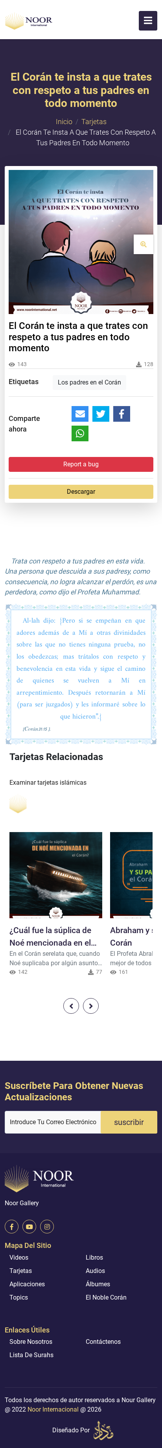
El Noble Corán (106, 1297)
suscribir (129, 1122)
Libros (94, 1257)
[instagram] (47, 1226)
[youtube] (29, 1226)
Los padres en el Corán (89, 382)
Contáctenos (103, 1341)
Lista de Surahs (31, 1355)
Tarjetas (94, 121)
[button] (148, 21)
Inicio (64, 121)
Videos (18, 1257)
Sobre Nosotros (30, 1341)
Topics (18, 1297)
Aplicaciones (27, 1284)
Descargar (81, 491)
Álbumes (98, 1284)
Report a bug (81, 464)
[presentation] (71, 1006)
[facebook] (11, 1226)
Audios (95, 1271)
